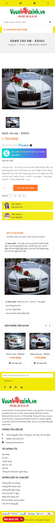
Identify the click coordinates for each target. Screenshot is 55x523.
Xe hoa (22, 44)
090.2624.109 (11, 519)
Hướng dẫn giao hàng (11, 490)
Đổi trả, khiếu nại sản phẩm (13, 500)
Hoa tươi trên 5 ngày (10, 493)
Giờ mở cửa (7, 464)
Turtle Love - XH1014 (15, 354)
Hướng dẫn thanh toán (11, 486)
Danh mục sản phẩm (16, 29)
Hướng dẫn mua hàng (11, 483)
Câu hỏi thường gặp (10, 503)
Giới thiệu (6, 454)
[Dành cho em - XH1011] (39, 341)
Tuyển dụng (7, 461)
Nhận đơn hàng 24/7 (10, 496)
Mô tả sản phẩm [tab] (15, 233)
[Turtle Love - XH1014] (15, 341)
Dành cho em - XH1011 (40, 354)
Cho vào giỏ (16, 363)
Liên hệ (5, 468)
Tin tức (5, 458)
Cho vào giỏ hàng (25, 188)
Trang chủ (12, 44)
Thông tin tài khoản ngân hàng (14, 471)
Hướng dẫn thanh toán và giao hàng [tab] (26, 237)
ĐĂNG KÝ (8, 381)
